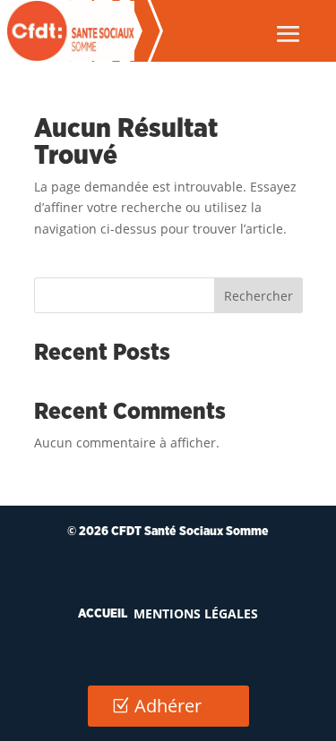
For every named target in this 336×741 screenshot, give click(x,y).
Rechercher (258, 295)
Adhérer (168, 706)
